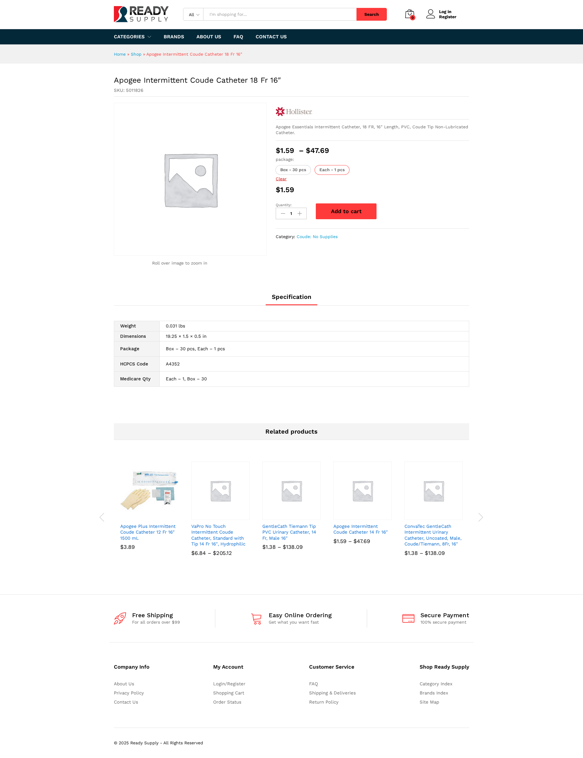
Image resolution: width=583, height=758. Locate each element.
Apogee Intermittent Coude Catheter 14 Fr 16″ (360, 529)
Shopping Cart (228, 693)
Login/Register (229, 684)
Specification (291, 297)
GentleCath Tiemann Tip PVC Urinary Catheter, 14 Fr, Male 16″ (289, 532)
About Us (208, 36)
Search (371, 14)
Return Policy (324, 702)
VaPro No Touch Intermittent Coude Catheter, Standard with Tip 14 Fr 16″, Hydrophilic (218, 535)
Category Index (436, 684)
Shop (136, 54)
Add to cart (346, 211)
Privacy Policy (129, 693)
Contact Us (271, 36)
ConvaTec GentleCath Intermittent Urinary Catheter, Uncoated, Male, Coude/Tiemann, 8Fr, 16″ (433, 535)
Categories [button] (129, 36)
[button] (293, 170)
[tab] (291, 299)
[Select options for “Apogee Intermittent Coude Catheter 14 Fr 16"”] (355, 516)
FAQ (238, 36)
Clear (281, 179)
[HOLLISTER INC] (294, 111)
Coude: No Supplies (317, 236)
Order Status (227, 702)
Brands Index (434, 693)
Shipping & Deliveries (332, 693)
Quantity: (284, 205)
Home (120, 54)
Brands (174, 36)
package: (285, 159)
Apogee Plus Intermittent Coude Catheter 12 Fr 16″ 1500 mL (148, 532)
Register (447, 16)
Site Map (429, 702)
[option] (149, 514)
